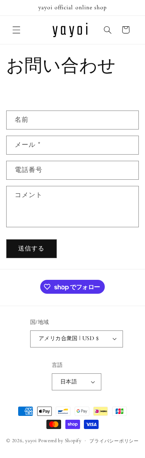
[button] (16, 30)
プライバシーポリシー (113, 441)
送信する (31, 248)
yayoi (31, 441)
